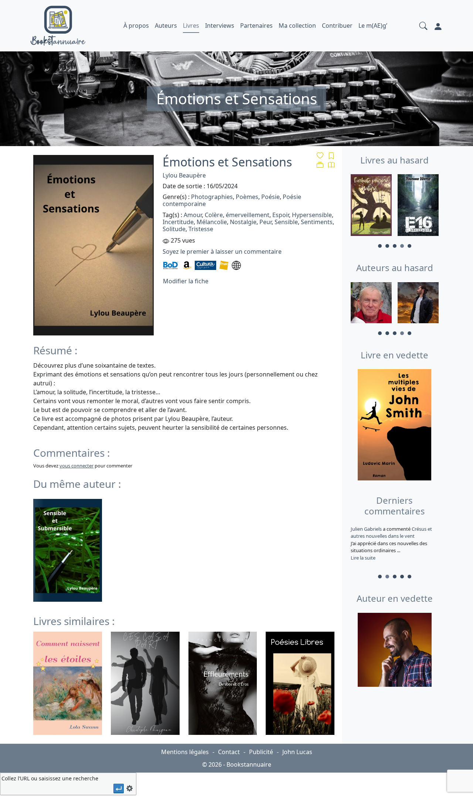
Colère (214, 215)
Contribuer (337, 25)
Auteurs (166, 25)
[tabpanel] (371, 206)
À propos (136, 25)
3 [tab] (395, 246)
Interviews (219, 25)
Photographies (212, 197)
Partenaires (256, 25)
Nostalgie (243, 222)
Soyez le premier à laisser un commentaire (222, 251)
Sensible (286, 222)
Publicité (261, 752)
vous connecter (76, 465)
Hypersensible (312, 215)
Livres (191, 25)
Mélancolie (212, 222)
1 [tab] (380, 246)
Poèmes (247, 197)
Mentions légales (185, 752)
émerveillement (247, 215)
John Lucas (297, 752)
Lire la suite (363, 557)
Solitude (174, 229)
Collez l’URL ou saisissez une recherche (49, 778)
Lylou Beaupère (184, 175)
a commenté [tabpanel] (390, 543)
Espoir (280, 215)
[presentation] (118, 788)
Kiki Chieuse (364, 529)
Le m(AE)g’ (372, 25)
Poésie (270, 197)
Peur (265, 222)
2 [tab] (387, 246)
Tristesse (200, 229)
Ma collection (297, 25)
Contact (229, 752)
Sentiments (317, 222)
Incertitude (178, 222)
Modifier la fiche (185, 281)
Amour (193, 215)
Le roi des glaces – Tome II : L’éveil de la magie (389, 533)
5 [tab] (409, 246)
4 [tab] (402, 246)
